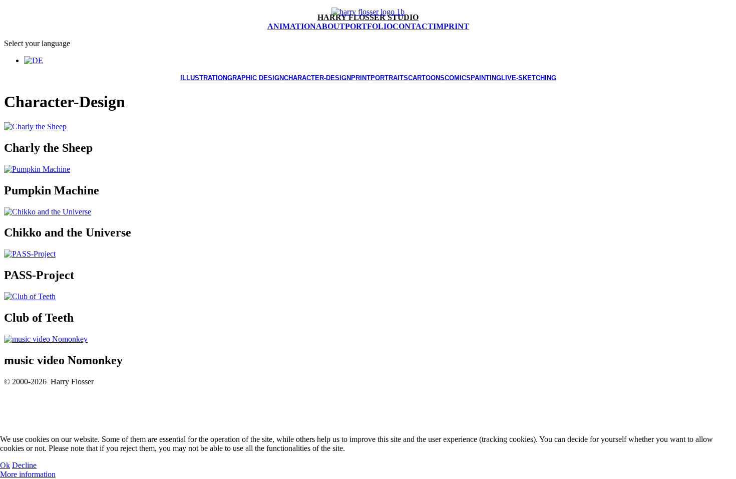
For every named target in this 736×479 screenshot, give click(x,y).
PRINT (361, 78)
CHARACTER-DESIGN (317, 78)
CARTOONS (426, 78)
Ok (5, 465)
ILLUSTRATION (203, 78)
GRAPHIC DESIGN (255, 78)
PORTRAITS (389, 78)
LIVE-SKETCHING (528, 78)
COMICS (458, 78)
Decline (24, 465)
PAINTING (486, 78)
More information (28, 474)
